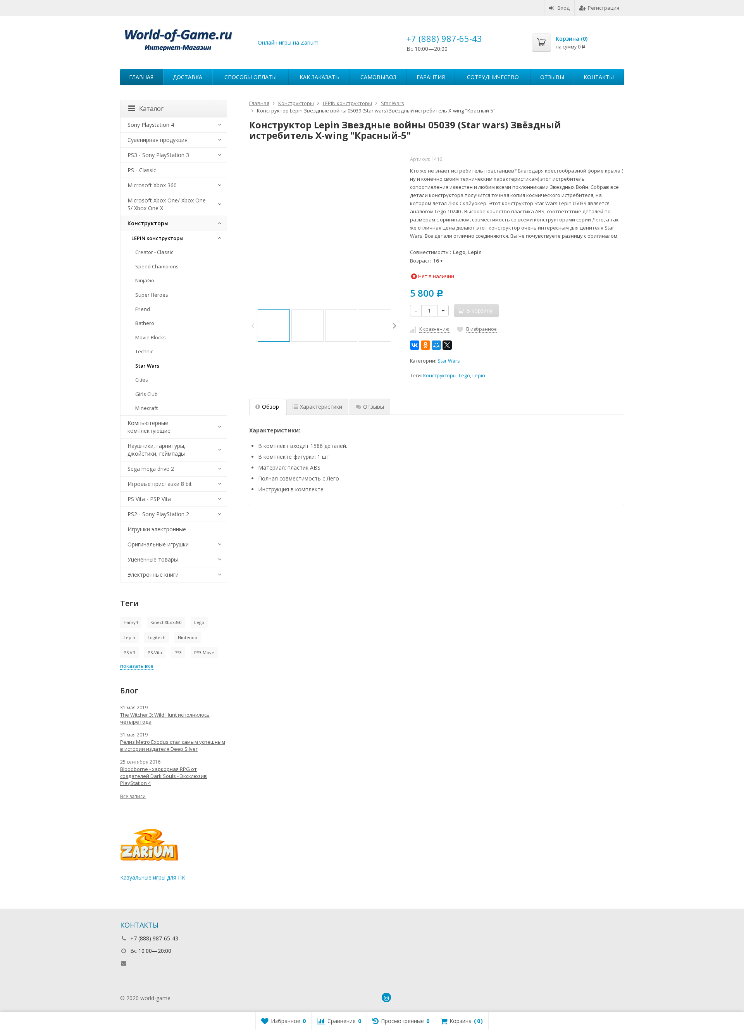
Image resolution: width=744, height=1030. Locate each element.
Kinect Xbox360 (166, 622)
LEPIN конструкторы (157, 238)
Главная (141, 77)
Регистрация (603, 7)
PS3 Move (204, 652)
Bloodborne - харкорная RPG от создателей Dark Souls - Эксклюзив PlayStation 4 (163, 776)
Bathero (144, 323)
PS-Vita (155, 652)
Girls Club (146, 394)
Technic (144, 351)
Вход (564, 7)
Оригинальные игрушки (158, 544)
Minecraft (146, 407)
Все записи (133, 796)
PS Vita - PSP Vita (149, 499)
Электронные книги (153, 574)
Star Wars (448, 361)
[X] (447, 345)
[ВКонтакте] (414, 345)
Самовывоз (378, 77)
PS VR (129, 652)
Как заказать (319, 77)
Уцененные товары (152, 559)
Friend (142, 309)
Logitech (156, 637)
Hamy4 (131, 622)
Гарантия (431, 77)
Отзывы (552, 77)
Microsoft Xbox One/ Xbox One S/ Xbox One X (166, 204)
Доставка (187, 77)
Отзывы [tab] (373, 406)
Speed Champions (157, 266)
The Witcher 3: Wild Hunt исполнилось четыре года (165, 718)
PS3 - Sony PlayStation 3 (158, 155)
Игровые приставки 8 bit (159, 483)
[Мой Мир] (436, 345)
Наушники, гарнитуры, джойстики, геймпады (156, 449)
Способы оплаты (250, 77)
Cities (141, 379)
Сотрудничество (493, 77)
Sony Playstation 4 (150, 124)
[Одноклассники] (425, 345)
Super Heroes (151, 294)
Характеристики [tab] (321, 406)
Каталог (151, 108)
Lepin (478, 375)
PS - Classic (141, 170)
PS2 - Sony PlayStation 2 (158, 514)
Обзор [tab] (270, 406)
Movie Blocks (150, 337)
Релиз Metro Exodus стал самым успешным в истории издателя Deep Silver (172, 745)
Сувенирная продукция (157, 139)
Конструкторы (439, 375)
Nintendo (187, 637)
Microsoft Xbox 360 (152, 185)
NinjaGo (144, 280)
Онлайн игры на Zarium (288, 42)
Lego (464, 375)
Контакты (599, 77)
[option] (274, 325)
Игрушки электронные (156, 529)
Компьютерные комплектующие (148, 426)
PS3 (178, 652)
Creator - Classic (154, 252)
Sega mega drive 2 (150, 468)
